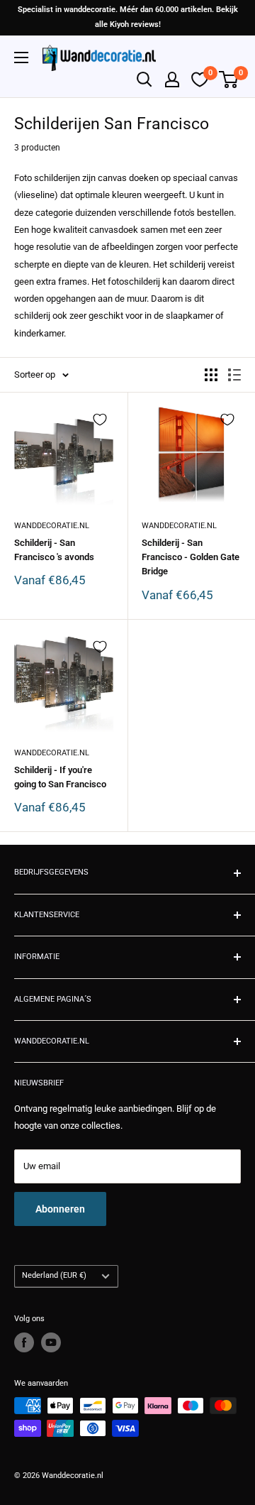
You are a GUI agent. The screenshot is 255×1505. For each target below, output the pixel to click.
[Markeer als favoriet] (100, 420)
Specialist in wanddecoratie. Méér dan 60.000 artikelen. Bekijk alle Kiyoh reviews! (128, 17)
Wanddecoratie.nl (51, 525)
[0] (229, 79)
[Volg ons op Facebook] (24, 1342)
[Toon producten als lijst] (234, 374)
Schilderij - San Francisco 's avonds (54, 549)
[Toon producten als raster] (211, 374)
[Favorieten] (200, 79)
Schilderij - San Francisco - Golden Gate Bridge (190, 556)
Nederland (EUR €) (54, 1275)
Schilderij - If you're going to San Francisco (60, 777)
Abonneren (60, 1209)
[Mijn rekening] (172, 79)
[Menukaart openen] (21, 57)
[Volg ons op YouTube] (51, 1342)
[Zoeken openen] (144, 79)
